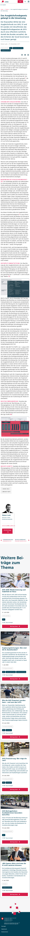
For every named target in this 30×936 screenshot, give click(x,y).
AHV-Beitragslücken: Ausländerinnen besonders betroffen (12, 813)
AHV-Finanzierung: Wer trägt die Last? (14, 759)
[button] (28, 1)
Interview (5, 883)
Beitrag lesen (14, 626)
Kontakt (3, 926)
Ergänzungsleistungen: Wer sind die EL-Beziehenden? (14, 649)
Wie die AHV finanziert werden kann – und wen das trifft (14, 701)
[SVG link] (4, 2)
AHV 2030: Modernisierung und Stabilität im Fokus (14, 591)
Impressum (4, 929)
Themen (7, 9)
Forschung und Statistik (7, 668)
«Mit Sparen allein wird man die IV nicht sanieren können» (14, 864)
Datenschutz (4, 931)
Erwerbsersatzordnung (18, 48)
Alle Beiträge (7, 530)
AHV (11, 48)
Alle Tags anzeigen (8, 622)
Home (2, 9)
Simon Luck (6, 515)
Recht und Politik (4, 48)
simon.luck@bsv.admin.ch (8, 525)
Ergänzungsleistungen (10, 671)
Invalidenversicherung (5, 50)
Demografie (8, 730)
